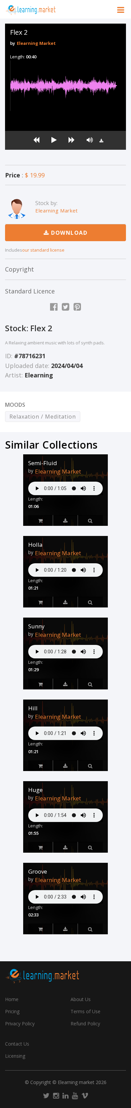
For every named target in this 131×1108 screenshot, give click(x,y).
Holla (35, 544)
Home (11, 999)
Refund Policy (85, 1023)
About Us (81, 999)
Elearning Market (36, 43)
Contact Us (17, 1044)
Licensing (15, 1056)
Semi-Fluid (42, 463)
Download (68, 232)
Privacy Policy (20, 1023)
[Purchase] (40, 520)
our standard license (43, 250)
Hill (33, 708)
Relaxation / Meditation (42, 416)
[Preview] (65, 520)
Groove (37, 871)
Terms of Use (85, 1011)
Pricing (12, 1011)
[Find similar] (90, 520)
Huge (35, 790)
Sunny (36, 626)
